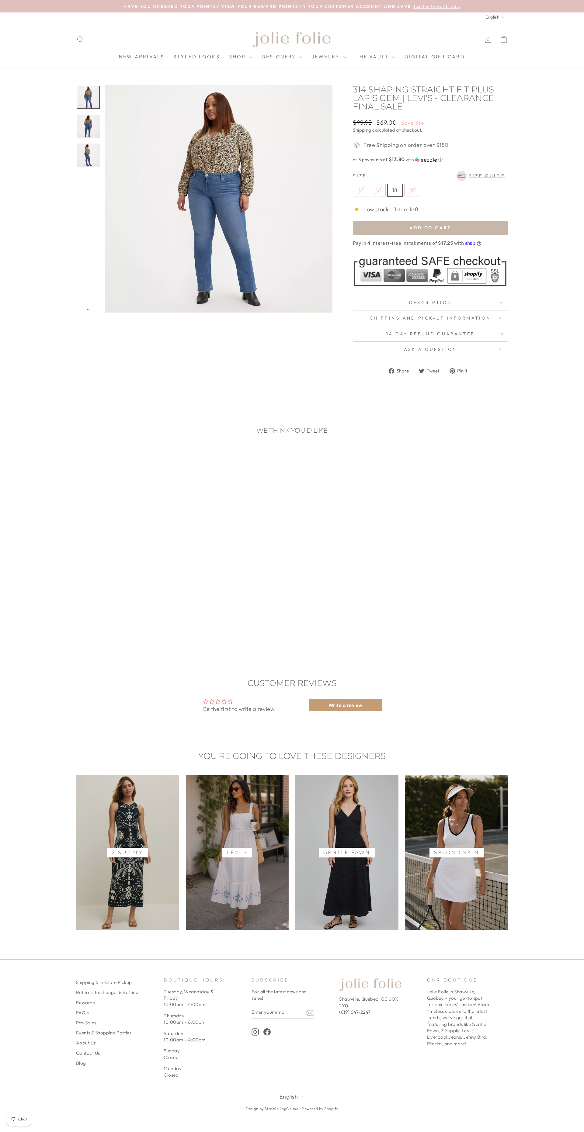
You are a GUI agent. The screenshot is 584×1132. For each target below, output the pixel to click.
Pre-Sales (86, 1023)
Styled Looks (196, 57)
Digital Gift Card (435, 57)
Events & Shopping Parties (103, 1033)
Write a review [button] (345, 705)
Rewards (85, 1003)
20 (412, 190)
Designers (280, 57)
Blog (81, 1063)
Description (430, 302)
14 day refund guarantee (430, 334)
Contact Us (88, 1053)
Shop (238, 57)
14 (361, 190)
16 (378, 190)
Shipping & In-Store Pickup (104, 982)
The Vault (373, 57)
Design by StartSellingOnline (272, 1108)
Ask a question (430, 349)
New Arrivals (141, 57)
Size (429, 175)
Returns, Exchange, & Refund (107, 992)
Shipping (362, 130)
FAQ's (82, 1013)
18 (395, 190)
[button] (430, 160)
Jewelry (326, 57)
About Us (86, 1043)
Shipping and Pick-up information (430, 318)
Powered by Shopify (320, 1108)
